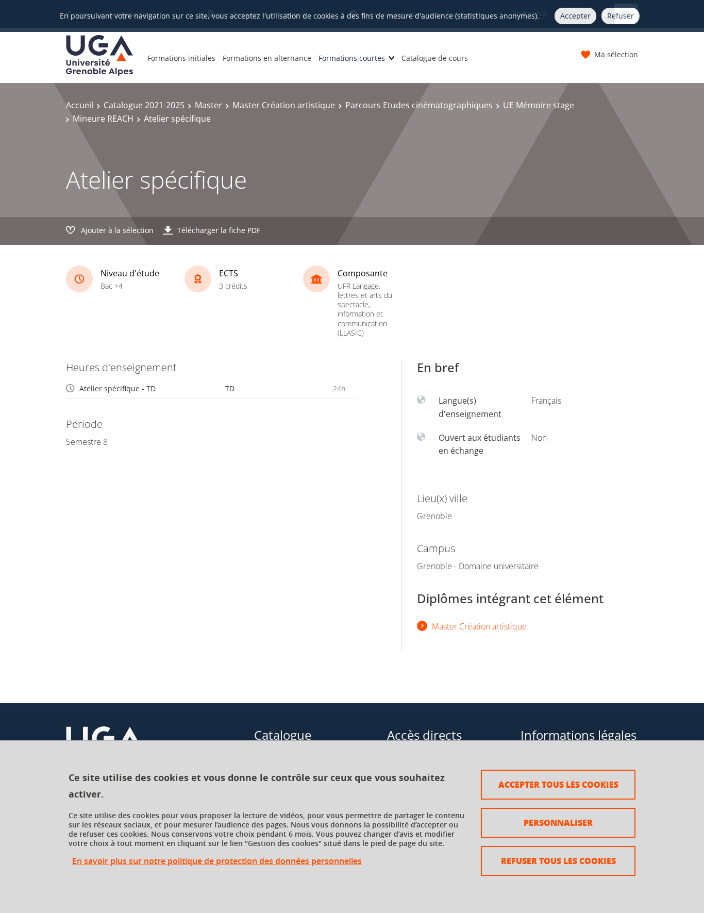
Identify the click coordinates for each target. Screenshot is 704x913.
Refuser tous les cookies (558, 861)
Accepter (575, 16)
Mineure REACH (103, 118)
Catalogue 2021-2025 (144, 105)
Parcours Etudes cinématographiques (419, 105)
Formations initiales (181, 58)
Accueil (79, 105)
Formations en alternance (267, 58)
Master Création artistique (283, 105)
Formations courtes (352, 58)
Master (208, 105)
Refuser (620, 16)
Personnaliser (558, 822)
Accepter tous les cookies (558, 784)
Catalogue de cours (434, 58)
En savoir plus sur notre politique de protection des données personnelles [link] (217, 861)
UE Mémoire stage (538, 105)
